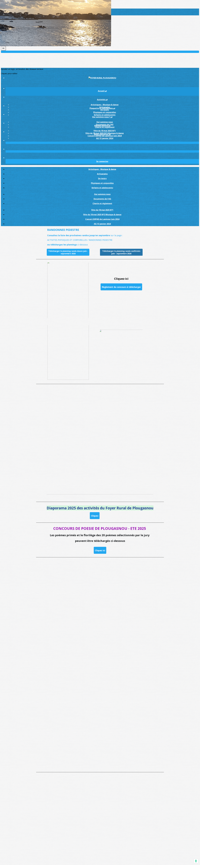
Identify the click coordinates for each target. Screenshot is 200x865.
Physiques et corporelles (104, 112)
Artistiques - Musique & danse (105, 104)
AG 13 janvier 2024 (104, 138)
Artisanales (102, 174)
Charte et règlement (104, 127)
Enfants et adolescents (104, 115)
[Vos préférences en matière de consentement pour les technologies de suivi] (196, 861)
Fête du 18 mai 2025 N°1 (105, 130)
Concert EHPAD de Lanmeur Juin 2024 (105, 135)
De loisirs (104, 109)
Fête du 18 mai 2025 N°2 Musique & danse (102, 214)
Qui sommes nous (104, 122)
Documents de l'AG (102, 199)
